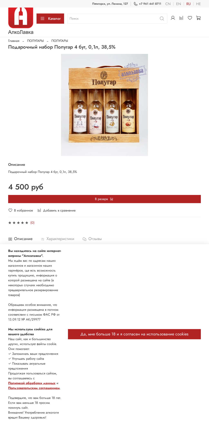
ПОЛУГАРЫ (35, 40)
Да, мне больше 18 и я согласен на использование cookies (134, 334)
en (178, 4)
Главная (13, 40)
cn (168, 4)
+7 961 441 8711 (150, 4)
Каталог (54, 18)
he (198, 4)
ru (188, 4)
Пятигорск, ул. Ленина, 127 (110, 4)
